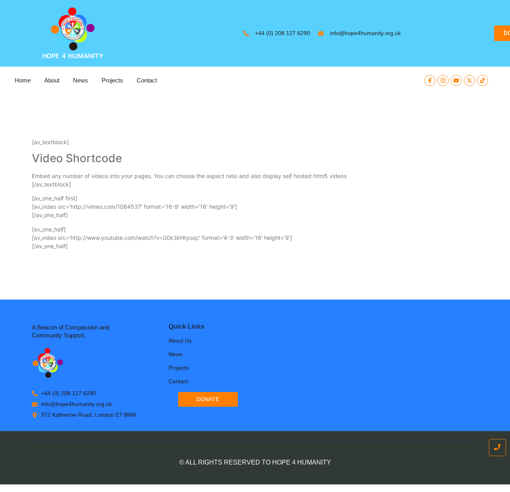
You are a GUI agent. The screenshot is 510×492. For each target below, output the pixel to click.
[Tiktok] (482, 80)
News (80, 80)
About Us (180, 340)
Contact (147, 80)
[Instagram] (443, 80)
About (51, 80)
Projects (112, 80)
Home (23, 80)
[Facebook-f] (429, 80)
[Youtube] (456, 80)
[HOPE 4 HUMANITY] (73, 29)
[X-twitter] (469, 80)
